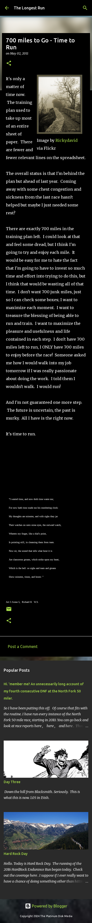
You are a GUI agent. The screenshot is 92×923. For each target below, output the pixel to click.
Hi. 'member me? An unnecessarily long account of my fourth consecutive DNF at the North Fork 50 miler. (44, 691)
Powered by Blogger (49, 906)
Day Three (12, 782)
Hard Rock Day (15, 854)
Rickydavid (66, 140)
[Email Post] (9, 610)
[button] (9, 63)
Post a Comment (23, 646)
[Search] (85, 8)
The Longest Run (29, 8)
